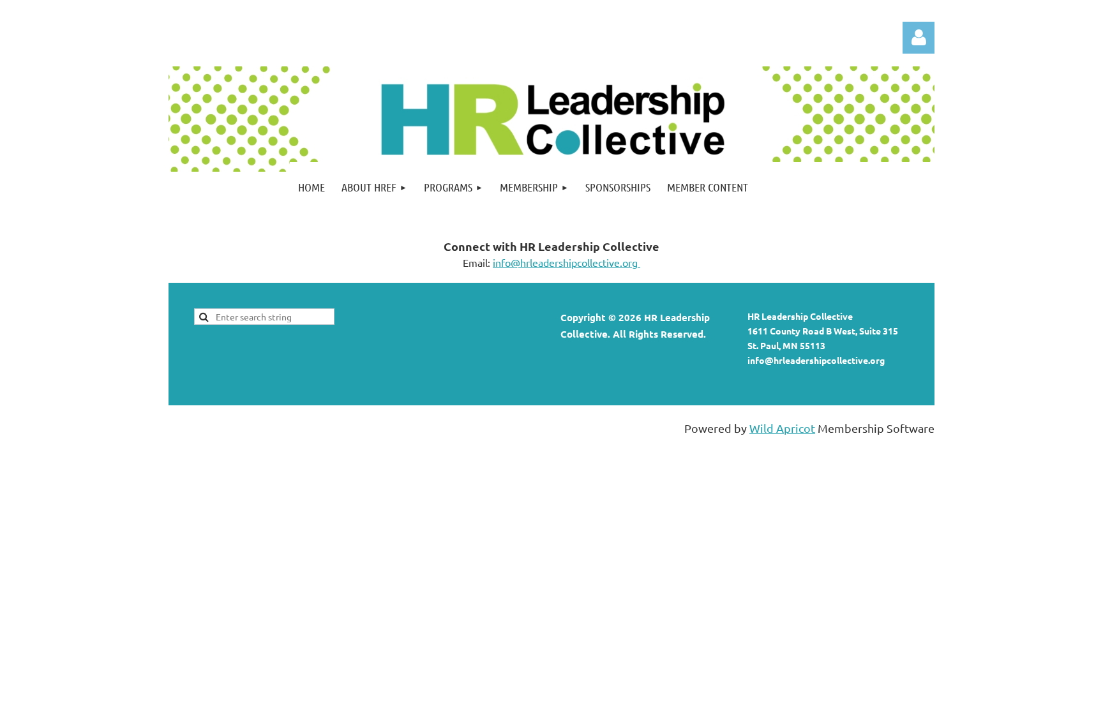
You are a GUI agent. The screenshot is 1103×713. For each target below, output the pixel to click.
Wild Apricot (782, 428)
